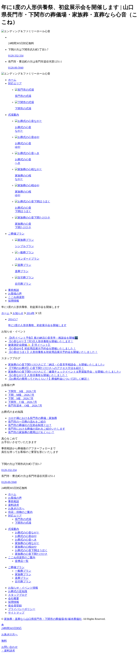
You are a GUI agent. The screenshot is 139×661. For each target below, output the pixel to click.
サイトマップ (16, 612)
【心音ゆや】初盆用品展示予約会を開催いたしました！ (42, 348)
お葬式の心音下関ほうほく (31, 550)
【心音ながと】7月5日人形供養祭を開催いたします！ (40, 341)
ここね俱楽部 (16, 297)
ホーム (12, 79)
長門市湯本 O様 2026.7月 (25, 405)
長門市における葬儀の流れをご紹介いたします (36, 428)
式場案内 (13, 114)
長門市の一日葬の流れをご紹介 (27, 421)
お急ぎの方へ (16, 508)
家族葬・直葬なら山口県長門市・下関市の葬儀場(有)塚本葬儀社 (43, 618)
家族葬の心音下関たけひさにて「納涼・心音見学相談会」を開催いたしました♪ (56, 364)
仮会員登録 (15, 605)
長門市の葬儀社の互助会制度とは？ (30, 425)
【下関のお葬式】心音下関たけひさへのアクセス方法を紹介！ (46, 368)
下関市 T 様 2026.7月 (22, 402)
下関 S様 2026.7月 (20, 398)
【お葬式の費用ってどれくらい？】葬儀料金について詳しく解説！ (49, 378)
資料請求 (13, 504)
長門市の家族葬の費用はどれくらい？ (31, 432)
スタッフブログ (17, 594)
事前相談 (13, 290)
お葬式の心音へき (26, 539)
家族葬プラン (23, 574)
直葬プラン (21, 577)
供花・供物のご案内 (20, 512)
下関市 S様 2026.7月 (22, 391)
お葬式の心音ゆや (26, 536)
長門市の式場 (23, 519)
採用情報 (13, 300)
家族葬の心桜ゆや (26, 546)
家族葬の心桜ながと (27, 543)
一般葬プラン (23, 570)
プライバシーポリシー (21, 609)
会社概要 (13, 598)
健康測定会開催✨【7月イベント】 (29, 344)
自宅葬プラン (23, 581)
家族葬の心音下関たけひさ (31, 553)
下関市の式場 (23, 522)
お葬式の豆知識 (17, 591)
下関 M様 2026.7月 (21, 394)
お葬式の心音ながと (27, 532)
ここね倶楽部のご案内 (21, 557)
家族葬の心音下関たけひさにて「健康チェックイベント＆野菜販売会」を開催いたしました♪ (64, 371)
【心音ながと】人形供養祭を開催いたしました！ (38, 375)
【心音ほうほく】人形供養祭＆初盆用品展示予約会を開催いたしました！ (53, 352)
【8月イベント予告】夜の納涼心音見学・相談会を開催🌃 (43, 337)
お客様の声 (15, 293)
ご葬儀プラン (16, 233)
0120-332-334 (15, 55)
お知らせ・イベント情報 (23, 587)
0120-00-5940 (15, 67)
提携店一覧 (21, 561)
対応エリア (15, 83)
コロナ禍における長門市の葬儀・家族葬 (32, 418)
